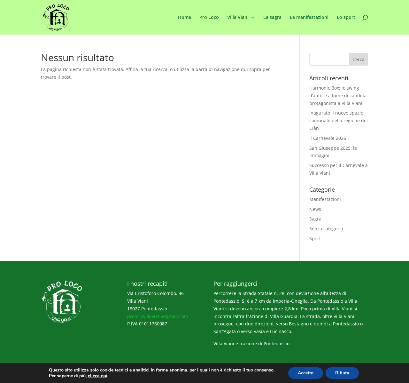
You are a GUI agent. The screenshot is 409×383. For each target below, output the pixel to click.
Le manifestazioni (309, 17)
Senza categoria (326, 229)
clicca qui (97, 376)
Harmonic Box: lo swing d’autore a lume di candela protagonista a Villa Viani (338, 95)
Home (184, 17)
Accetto (305, 373)
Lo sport (346, 17)
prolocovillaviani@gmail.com (157, 316)
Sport (315, 238)
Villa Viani (238, 17)
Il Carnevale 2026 (327, 138)
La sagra (272, 17)
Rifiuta (342, 373)
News (315, 209)
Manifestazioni (325, 199)
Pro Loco (209, 17)
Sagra (315, 219)
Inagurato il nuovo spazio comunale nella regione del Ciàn (338, 120)
